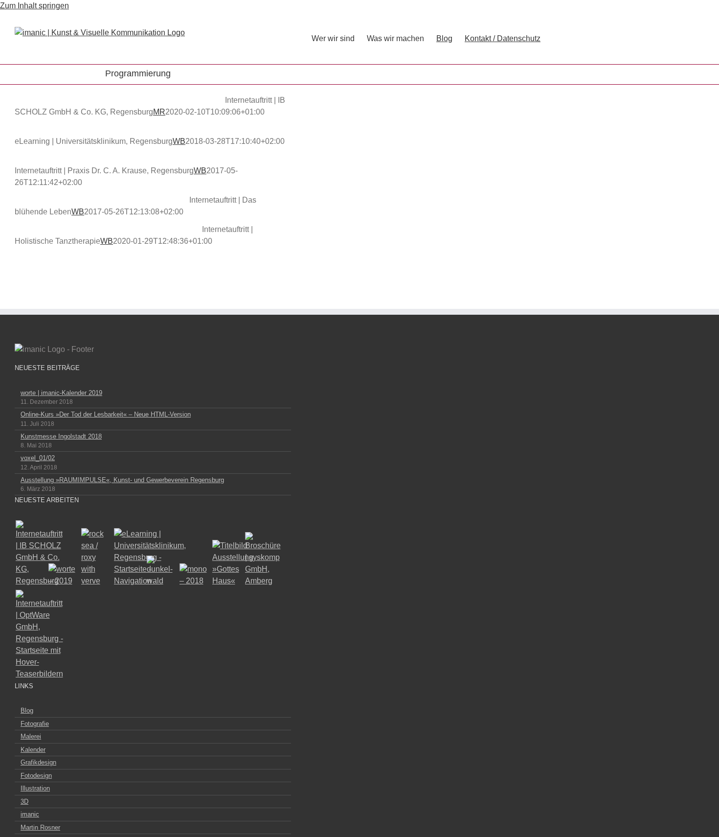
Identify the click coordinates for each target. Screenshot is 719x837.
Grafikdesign (38, 762)
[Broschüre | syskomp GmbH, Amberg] (259, 559)
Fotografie (35, 723)
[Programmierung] (119, 100)
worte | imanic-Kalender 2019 (61, 392)
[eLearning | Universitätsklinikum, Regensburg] (128, 557)
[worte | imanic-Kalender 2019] (62, 575)
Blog (27, 710)
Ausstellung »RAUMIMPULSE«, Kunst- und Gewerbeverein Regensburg (122, 480)
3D (24, 801)
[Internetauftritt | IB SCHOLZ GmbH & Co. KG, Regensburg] (30, 553)
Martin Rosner (40, 827)
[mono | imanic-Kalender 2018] (194, 575)
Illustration (35, 788)
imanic (30, 814)
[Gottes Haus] (226, 563)
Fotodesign (36, 775)
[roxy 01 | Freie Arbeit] (95, 557)
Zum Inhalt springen (34, 5)
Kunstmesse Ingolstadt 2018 (61, 436)
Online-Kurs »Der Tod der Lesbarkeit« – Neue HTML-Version (106, 414)
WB (179, 141)
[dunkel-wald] (161, 571)
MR (159, 112)
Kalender (33, 749)
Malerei (31, 736)
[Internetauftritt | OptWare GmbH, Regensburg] (30, 634)
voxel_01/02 (38, 458)
